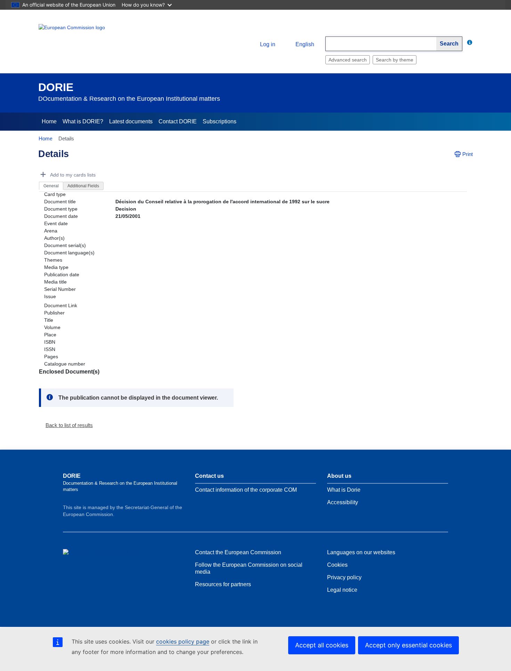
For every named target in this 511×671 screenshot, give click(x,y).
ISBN (49, 342)
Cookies (337, 565)
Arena (50, 231)
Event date (56, 223)
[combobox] (381, 44)
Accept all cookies (321, 645)
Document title (60, 201)
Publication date (61, 274)
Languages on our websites (361, 552)
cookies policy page (182, 641)
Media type (56, 267)
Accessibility (342, 502)
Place (50, 334)
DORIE (55, 87)
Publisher (54, 313)
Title (48, 320)
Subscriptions (219, 121)
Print (467, 154)
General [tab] (51, 185)
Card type (55, 194)
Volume (52, 327)
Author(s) (54, 238)
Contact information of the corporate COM (246, 490)
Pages (51, 356)
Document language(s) (69, 252)
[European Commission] (89, 39)
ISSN (49, 349)
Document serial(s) (65, 245)
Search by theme (394, 60)
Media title (55, 282)
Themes (53, 260)
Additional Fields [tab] (83, 185)
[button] (66, 425)
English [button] (304, 44)
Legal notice (342, 590)
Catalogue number (64, 364)
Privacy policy (344, 577)
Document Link (60, 305)
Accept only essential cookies (408, 645)
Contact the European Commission (238, 552)
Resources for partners (223, 584)
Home (49, 121)
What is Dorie (343, 490)
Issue (50, 296)
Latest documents (131, 121)
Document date (61, 216)
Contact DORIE (178, 121)
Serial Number (60, 289)
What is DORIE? (83, 121)
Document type (61, 209)
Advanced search (347, 60)
